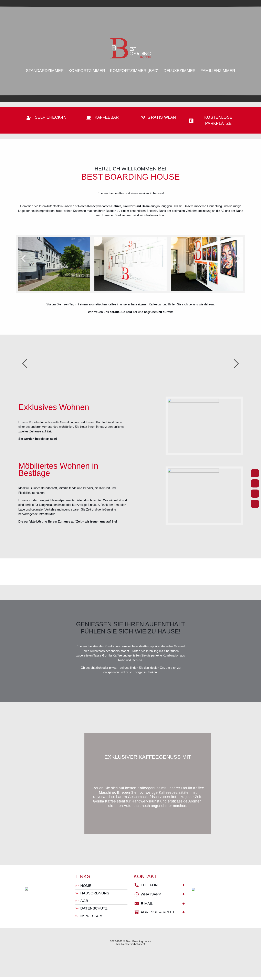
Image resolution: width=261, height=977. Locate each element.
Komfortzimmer (87, 70)
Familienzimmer (217, 70)
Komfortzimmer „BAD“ (134, 70)
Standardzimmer (45, 70)
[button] (23, 259)
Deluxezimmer (180, 70)
